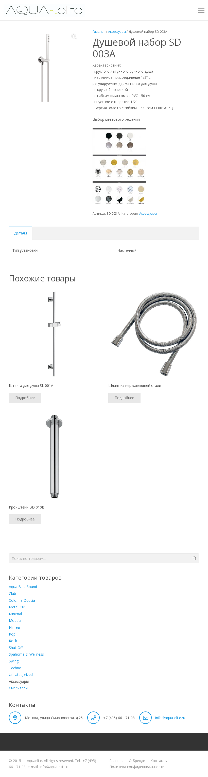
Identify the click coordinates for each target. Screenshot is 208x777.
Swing (14, 661)
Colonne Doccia (22, 600)
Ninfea (14, 627)
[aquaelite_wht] (44, 10)
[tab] (20, 233)
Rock (13, 640)
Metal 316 (17, 607)
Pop (12, 634)
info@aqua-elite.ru (170, 717)
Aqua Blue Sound (23, 586)
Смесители (18, 688)
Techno (15, 667)
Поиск (194, 558)
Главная (99, 31)
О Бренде (137, 760)
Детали (20, 233)
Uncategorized (21, 674)
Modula (15, 620)
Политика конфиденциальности (136, 766)
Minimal (15, 613)
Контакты (158, 760)
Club (12, 593)
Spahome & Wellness (26, 654)
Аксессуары (117, 31)
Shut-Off (16, 647)
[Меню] (201, 10)
